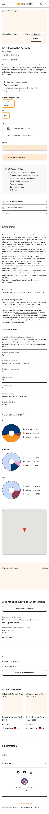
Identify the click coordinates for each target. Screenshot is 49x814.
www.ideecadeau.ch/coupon (26, 313)
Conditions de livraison (10, 55)
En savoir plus (24, 790)
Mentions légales (26, 807)
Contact (37, 807)
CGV (45, 807)
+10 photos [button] (35, 38)
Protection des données (10, 807)
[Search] (8, 3)
